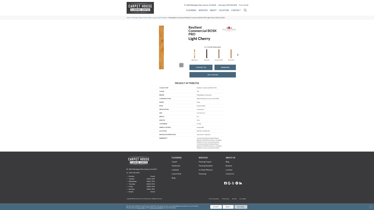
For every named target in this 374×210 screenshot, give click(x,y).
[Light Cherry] (195, 54)
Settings (240, 207)
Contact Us (201, 67)
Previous (187, 52)
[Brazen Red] (231, 54)
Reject (228, 207)
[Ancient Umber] (219, 54)
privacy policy (141, 208)
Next (237, 52)
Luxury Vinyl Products (160, 17)
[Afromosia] (207, 54)
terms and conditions (156, 208)
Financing (225, 67)
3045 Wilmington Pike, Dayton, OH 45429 (201, 5)
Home (129, 17)
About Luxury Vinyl (145, 17)
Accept (216, 207)
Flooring (135, 17)
